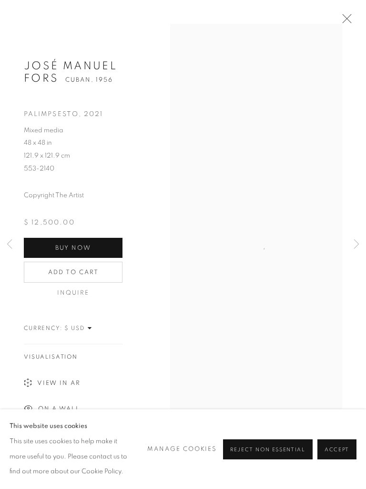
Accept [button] (337, 449)
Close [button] (344, 21)
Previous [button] (9, 245)
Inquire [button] (73, 292)
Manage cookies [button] (182, 449)
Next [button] (356, 245)
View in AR (59, 383)
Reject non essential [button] (267, 449)
